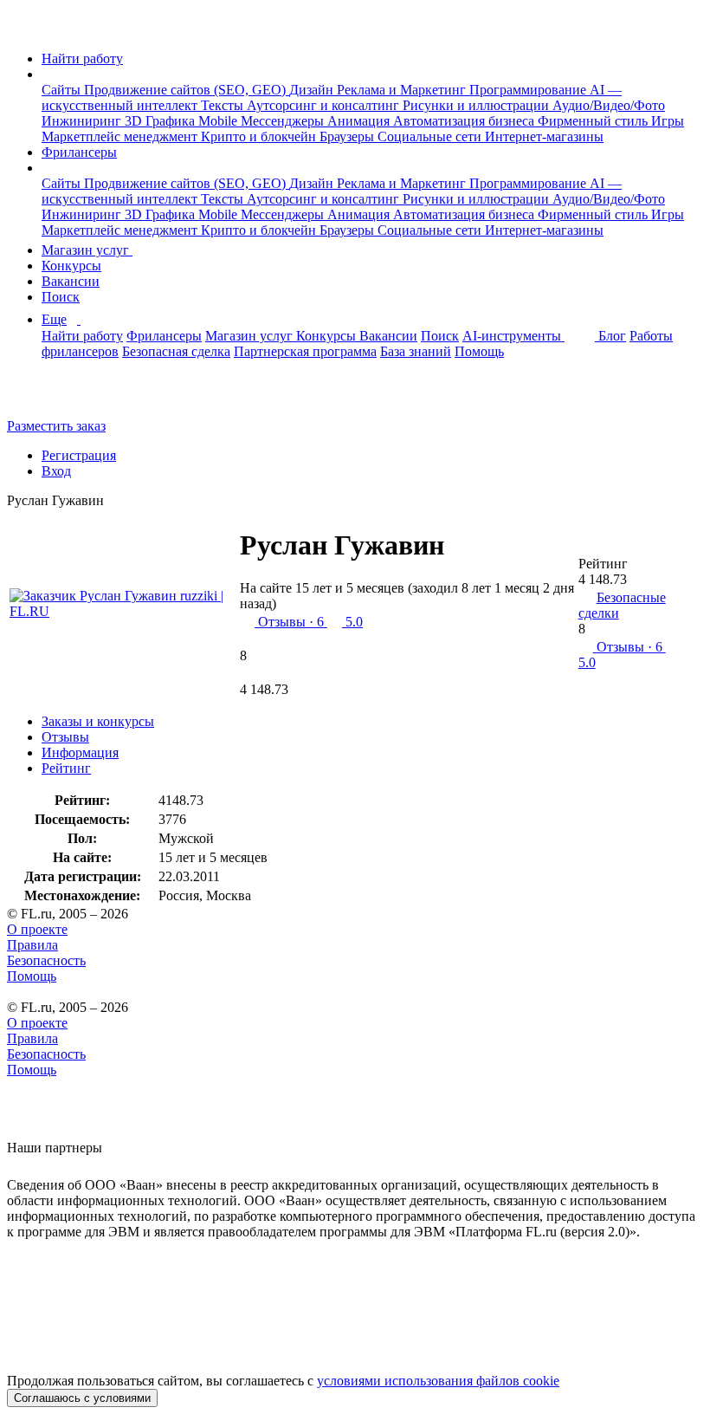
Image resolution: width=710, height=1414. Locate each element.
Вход (56, 471)
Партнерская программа (305, 351)
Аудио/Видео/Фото (608, 105)
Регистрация (79, 455)
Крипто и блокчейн (260, 136)
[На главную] (23, 29)
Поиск (61, 296)
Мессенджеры (284, 121)
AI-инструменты (513, 335)
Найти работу (82, 58)
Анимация (360, 121)
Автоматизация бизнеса (465, 121)
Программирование (529, 89)
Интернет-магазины (544, 136)
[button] (47, 74)
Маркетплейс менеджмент (121, 136)
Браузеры (349, 136)
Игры (667, 121)
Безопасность (46, 960)
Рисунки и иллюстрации (477, 105)
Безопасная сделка (176, 351)
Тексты (224, 105)
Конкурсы (71, 265)
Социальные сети (431, 136)
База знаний (415, 351)
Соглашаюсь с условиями (82, 1397)
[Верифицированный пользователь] (464, 551)
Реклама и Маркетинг (403, 89)
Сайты (63, 89)
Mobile (219, 121)
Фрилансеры (79, 152)
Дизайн (313, 89)
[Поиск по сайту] (55, 396)
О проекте (37, 929)
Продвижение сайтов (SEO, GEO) (186, 89)
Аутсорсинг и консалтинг (325, 105)
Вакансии (71, 281)
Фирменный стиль (594, 121)
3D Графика (161, 121)
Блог (612, 335)
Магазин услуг (87, 250)
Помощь (479, 351)
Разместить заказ (56, 425)
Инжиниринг (83, 121)
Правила (32, 944)
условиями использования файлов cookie (438, 1380)
